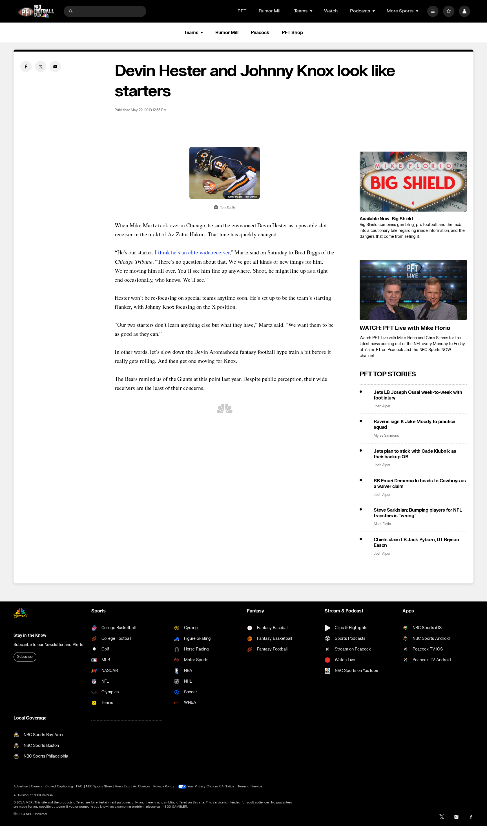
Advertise (21, 786)
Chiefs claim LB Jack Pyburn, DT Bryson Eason (416, 542)
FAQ (79, 786)
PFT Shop (292, 32)
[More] (433, 11)
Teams (191, 32)
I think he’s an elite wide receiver (192, 252)
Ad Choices (141, 786)
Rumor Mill (270, 11)
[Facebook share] (26, 66)
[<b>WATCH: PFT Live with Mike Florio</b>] (413, 290)
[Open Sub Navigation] (311, 11)
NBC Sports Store (99, 786)
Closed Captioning (59, 786)
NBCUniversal (44, 795)
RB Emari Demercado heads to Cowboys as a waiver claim (420, 483)
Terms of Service (250, 786)
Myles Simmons (386, 436)
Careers (36, 786)
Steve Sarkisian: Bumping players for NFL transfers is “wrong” (418, 513)
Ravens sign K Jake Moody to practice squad (414, 424)
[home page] (36, 11)
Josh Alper (382, 406)
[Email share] (55, 66)
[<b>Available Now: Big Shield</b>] (413, 182)
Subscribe (25, 656)
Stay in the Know (30, 635)
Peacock (260, 32)
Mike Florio (382, 524)
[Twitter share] (40, 66)
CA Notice (226, 786)
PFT (242, 11)
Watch (331, 11)
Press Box (122, 786)
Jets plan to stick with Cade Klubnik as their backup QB (415, 454)
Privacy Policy (163, 786)
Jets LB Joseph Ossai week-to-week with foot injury (418, 395)
